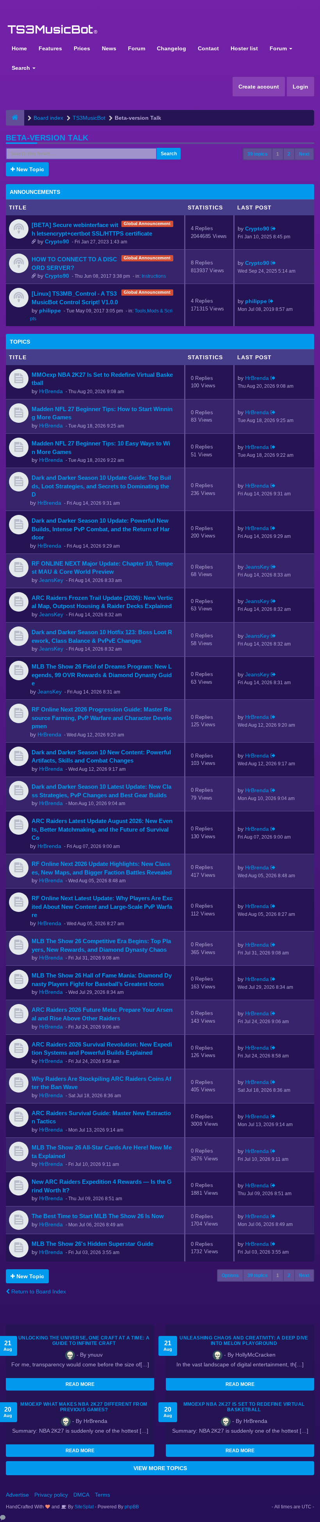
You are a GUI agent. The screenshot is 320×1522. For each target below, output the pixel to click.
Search (22, 68)
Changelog (171, 48)
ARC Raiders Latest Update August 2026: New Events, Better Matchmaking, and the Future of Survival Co (102, 829)
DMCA (81, 1495)
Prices (82, 48)
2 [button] (289, 154)
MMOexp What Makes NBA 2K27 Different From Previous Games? (83, 1406)
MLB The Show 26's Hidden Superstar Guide (92, 1243)
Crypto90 (57, 241)
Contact (208, 48)
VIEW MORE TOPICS (160, 1468)
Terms (102, 1495)
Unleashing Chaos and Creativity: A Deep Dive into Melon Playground (244, 1340)
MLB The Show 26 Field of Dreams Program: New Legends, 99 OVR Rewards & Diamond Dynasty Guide (102, 674)
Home (19, 48)
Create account (258, 86)
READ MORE (80, 1384)
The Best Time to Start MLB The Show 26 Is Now (98, 1216)
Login (300, 86)
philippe (50, 310)
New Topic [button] (29, 169)
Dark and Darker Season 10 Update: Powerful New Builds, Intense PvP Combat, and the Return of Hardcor (101, 529)
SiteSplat (83, 1507)
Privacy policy (51, 1495)
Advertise (17, 1495)
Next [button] (304, 154)
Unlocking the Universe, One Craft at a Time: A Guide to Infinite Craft (83, 1340)
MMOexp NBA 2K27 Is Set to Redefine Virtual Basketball (244, 1406)
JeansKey (51, 580)
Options (230, 1275)
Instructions (154, 276)
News (109, 48)
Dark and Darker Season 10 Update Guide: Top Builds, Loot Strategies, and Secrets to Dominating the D (101, 486)
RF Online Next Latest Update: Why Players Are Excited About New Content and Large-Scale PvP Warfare (102, 906)
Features (50, 48)
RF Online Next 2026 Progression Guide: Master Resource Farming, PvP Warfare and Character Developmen (102, 717)
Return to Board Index (38, 1291)
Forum (136, 48)
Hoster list (244, 48)
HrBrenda (51, 391)
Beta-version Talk (47, 137)
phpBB (131, 1507)
